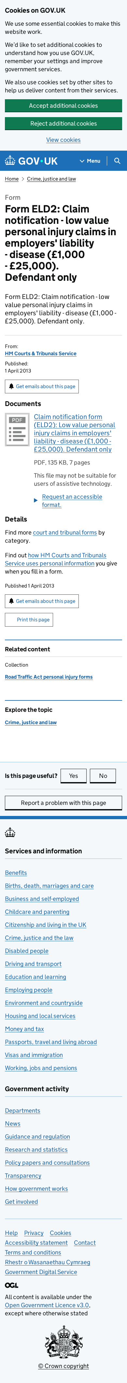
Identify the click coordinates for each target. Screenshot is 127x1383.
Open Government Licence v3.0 (47, 1305)
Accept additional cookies (63, 105)
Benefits (16, 872)
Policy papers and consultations (47, 1162)
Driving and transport (33, 964)
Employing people (28, 990)
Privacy (34, 1233)
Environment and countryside (44, 1003)
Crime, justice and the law (39, 938)
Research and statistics (36, 1149)
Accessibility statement (36, 1242)
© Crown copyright (63, 1366)
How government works (36, 1188)
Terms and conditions (33, 1252)
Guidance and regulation (37, 1136)
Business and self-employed (42, 898)
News (13, 1123)
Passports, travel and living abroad (51, 1042)
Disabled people (27, 951)
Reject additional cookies (63, 123)
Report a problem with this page (63, 803)
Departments (22, 1110)
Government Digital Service (41, 1272)
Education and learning (35, 977)
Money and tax (24, 1029)
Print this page (33, 620)
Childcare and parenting (37, 911)
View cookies (63, 140)
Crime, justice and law (51, 179)
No (107, 776)
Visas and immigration (34, 1055)
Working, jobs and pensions (41, 1068)
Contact (85, 1242)
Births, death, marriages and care (49, 885)
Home (12, 179)
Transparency (23, 1175)
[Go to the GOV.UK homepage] (31, 161)
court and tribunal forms (65, 532)
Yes (78, 776)
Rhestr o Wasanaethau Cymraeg (47, 1262)
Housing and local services (40, 1016)
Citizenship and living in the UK (45, 925)
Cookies (60, 1233)
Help (11, 1233)
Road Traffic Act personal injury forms (49, 677)
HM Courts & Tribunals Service (41, 353)
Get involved (21, 1201)
